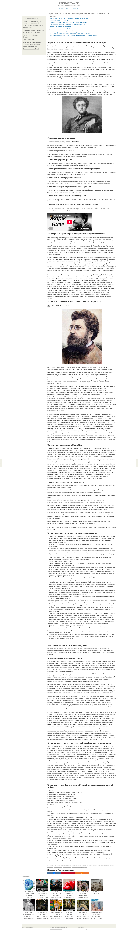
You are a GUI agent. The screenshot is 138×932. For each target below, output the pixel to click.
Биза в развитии (105, 865)
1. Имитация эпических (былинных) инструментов (66, 32)
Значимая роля (81, 865)
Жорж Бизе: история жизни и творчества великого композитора (69, 18)
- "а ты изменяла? (28, 39)
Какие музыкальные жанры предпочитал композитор (65, 28)
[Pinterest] (68, 873)
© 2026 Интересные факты (27, 927)
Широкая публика (83, 867)
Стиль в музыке (74, 865)
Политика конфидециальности (56, 929)
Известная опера (55, 865)
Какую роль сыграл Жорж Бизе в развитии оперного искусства (68, 22)
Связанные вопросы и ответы (59, 20)
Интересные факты (69, 3)
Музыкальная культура (97, 865)
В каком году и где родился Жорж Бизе (61, 26)
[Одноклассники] (82, 873)
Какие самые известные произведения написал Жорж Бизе (68, 24)
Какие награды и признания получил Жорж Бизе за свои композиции (70, 34)
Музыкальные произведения (65, 865)
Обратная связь (81, 927)
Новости (68, 8)
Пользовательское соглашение (61, 927)
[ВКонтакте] (54, 873)
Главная (61, 8)
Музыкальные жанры (58, 867)
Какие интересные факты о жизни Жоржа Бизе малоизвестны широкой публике (73, 36)
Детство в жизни (88, 865)
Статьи (75, 8)
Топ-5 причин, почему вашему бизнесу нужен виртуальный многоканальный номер (32, 44)
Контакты (52, 927)
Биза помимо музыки (67, 867)
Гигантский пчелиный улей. (31, 49)
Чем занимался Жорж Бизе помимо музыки (63, 30)
